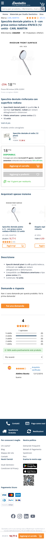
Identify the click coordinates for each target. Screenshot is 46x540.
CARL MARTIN (13, 18)
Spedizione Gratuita (13, 431)
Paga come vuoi (38, 423)
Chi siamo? (5, 446)
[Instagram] (20, 516)
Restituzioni (38, 431)
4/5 (42, 18)
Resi (25, 456)
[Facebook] (13, 516)
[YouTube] (33, 516)
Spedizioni (27, 453)
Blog (3, 449)
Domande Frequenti (31, 446)
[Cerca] (43, 8)
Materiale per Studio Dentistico (23, 14)
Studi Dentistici (7, 465)
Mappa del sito (7, 453)
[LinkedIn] (26, 516)
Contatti (15, 423)
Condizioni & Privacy (9, 468)
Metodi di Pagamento (32, 449)
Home (5, 14)
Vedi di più (5, 123)
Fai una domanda (15, 306)
